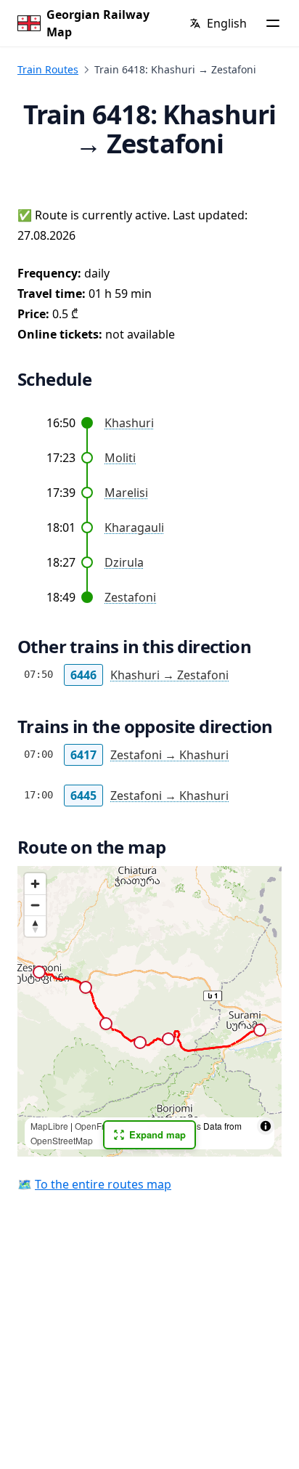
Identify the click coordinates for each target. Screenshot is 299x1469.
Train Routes (47, 69)
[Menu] (272, 23)
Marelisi (126, 493)
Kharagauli (134, 527)
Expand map (157, 1134)
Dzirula (124, 562)
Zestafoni (130, 597)
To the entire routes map (103, 1184)
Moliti (120, 458)
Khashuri (129, 423)
